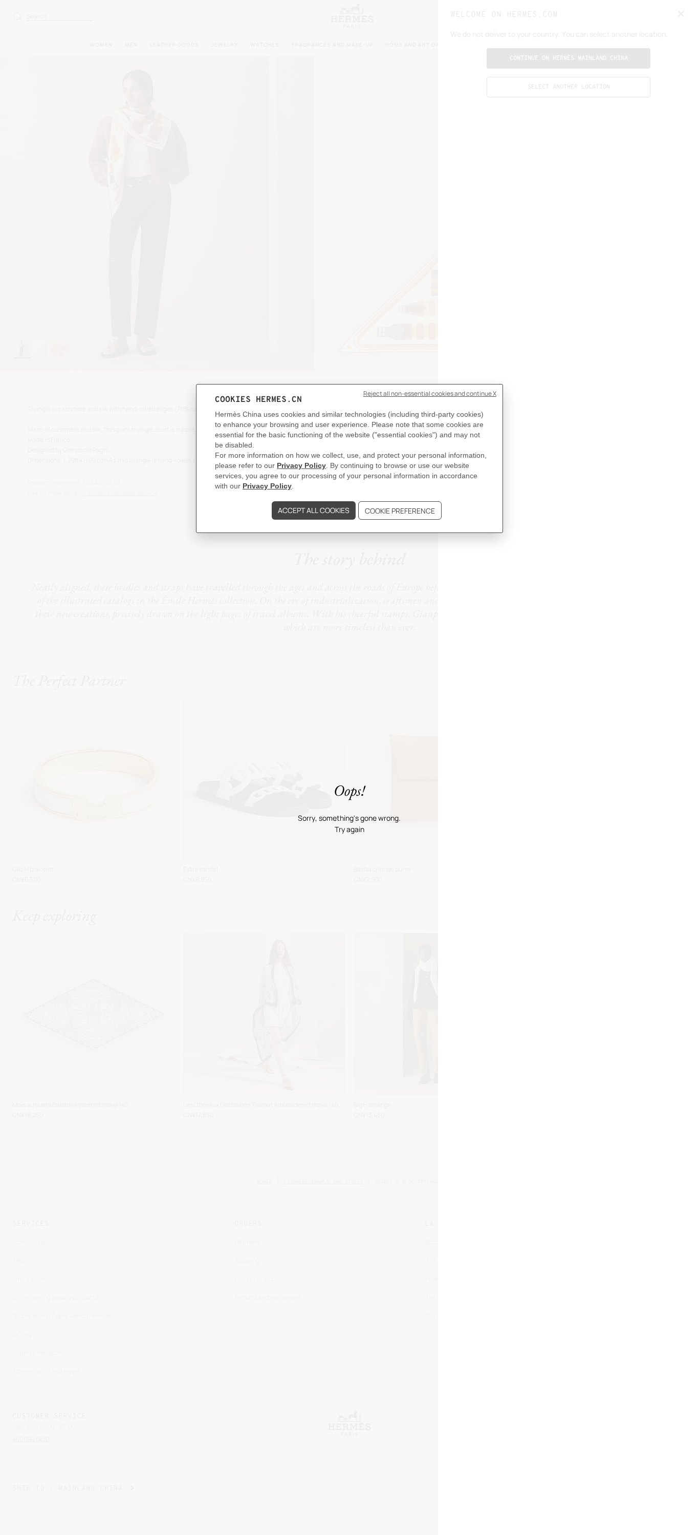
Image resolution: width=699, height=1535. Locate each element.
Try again (349, 830)
